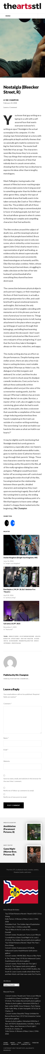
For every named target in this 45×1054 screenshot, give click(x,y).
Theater (35, 1043)
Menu (8, 16)
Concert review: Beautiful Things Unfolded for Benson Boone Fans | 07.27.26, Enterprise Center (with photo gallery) (23, 1016)
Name (6, 738)
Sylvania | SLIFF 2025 (11, 623)
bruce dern (14, 636)
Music (12, 1043)
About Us (14, 1044)
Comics (26, 1043)
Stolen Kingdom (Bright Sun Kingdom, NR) (20, 557)
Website (6, 761)
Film (19, 1043)
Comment (7, 704)
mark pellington (26, 641)
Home (5, 1043)
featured (16, 638)
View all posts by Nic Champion (15, 679)
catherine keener (27, 636)
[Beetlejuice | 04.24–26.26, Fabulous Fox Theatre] (21, 577)
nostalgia (17, 643)
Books (5, 1044)
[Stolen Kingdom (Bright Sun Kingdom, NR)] (21, 545)
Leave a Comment (10, 107)
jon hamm (14, 641)
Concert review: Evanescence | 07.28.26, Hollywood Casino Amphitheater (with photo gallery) (21, 950)
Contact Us (25, 1044)
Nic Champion (12, 100)
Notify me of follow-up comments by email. (18, 791)
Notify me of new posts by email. (15, 797)
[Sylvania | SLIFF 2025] (21, 611)
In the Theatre (27, 638)
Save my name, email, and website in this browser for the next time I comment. (22, 780)
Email (5, 750)
